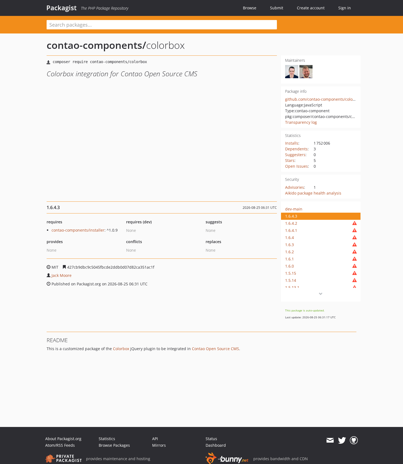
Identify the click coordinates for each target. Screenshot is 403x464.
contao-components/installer (78, 230)
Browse (249, 7)
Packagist (61, 7)
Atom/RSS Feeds (60, 445)
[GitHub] (354, 440)
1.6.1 (289, 258)
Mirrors (159, 445)
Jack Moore (62, 275)
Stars (289, 160)
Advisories (294, 187)
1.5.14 (290, 280)
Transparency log (301, 122)
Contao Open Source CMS (215, 348)
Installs (291, 143)
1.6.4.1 (291, 230)
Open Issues (296, 166)
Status (211, 438)
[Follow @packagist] (342, 440)
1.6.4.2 (291, 223)
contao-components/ (96, 45)
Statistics (107, 438)
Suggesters (295, 154)
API (155, 438)
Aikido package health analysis (313, 193)
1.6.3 (289, 244)
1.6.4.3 (291, 216)
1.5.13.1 (292, 287)
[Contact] (330, 440)
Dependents (296, 148)
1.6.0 (289, 266)
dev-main (293, 209)
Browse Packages (114, 445)
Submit (276, 7)
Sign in (344, 7)
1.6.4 (289, 237)
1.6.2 (289, 251)
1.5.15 (290, 273)
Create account (311, 7)
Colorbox (121, 348)
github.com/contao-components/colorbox (323, 99)
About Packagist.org (63, 438)
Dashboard (216, 445)
